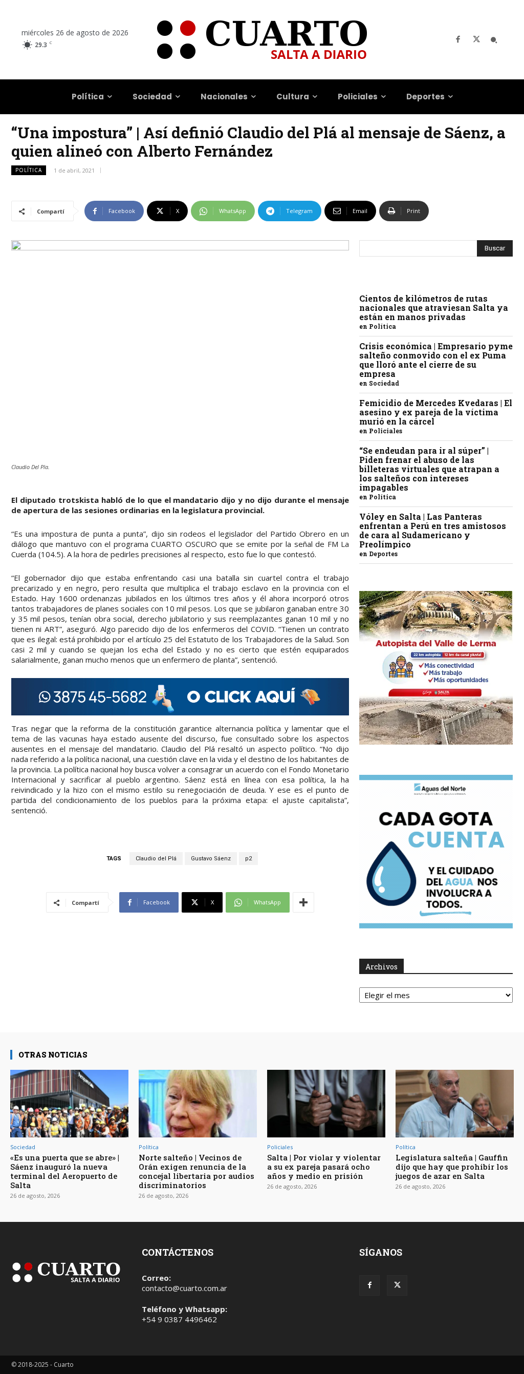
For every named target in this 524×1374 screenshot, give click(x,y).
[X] (476, 40)
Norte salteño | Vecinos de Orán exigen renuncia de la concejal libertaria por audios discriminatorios (196, 1171)
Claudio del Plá (156, 858)
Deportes (383, 553)
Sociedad (384, 383)
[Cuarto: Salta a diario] (262, 39)
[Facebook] (458, 40)
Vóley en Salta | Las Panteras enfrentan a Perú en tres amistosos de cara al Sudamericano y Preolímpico (432, 530)
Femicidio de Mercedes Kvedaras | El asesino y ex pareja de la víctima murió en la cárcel (435, 412)
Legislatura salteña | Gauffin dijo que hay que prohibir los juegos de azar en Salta (452, 1166)
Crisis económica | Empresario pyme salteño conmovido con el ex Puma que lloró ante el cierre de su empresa (436, 360)
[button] (494, 40)
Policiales (385, 431)
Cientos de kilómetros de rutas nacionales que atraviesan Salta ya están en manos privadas (433, 307)
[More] (303, 902)
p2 (248, 858)
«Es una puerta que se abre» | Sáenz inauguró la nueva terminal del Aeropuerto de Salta (64, 1171)
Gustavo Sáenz (211, 858)
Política (28, 170)
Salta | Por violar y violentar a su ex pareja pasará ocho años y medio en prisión (324, 1166)
